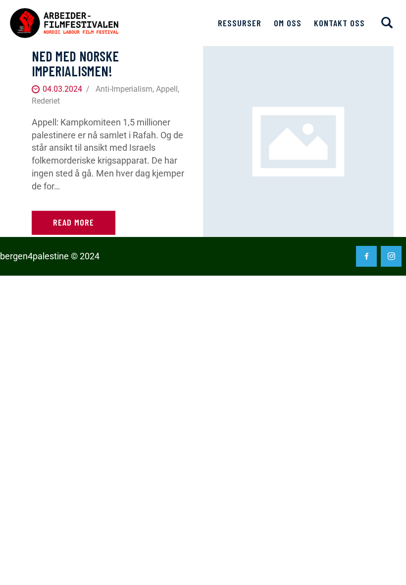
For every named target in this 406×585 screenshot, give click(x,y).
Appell (167, 89)
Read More (73, 222)
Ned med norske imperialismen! (75, 63)
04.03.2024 (62, 89)
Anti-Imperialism (124, 89)
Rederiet (46, 101)
